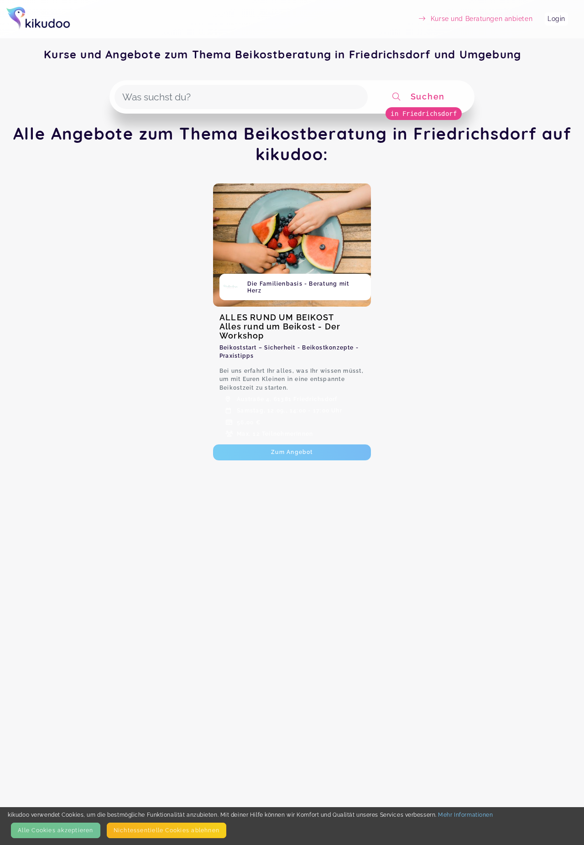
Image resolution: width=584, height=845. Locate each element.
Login (556, 18)
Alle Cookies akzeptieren (55, 830)
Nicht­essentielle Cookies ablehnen (166, 830)
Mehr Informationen (465, 814)
